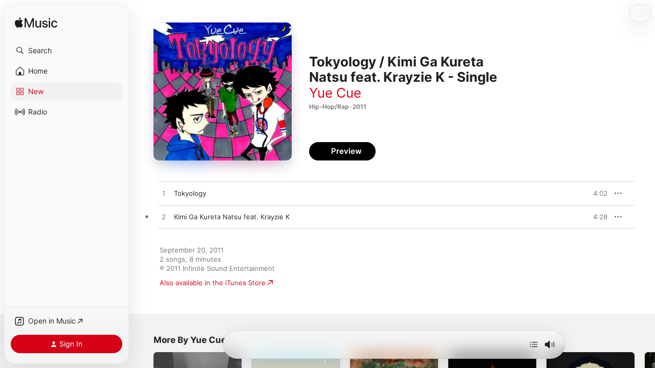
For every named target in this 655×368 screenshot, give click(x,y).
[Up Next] (534, 344)
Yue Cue (335, 93)
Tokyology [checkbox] (190, 193)
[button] (66, 50)
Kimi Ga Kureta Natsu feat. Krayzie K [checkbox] (232, 217)
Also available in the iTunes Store (213, 283)
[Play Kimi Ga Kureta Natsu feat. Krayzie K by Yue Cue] (164, 217)
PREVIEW (596, 193)
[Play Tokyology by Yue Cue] (164, 193)
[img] (36, 23)
